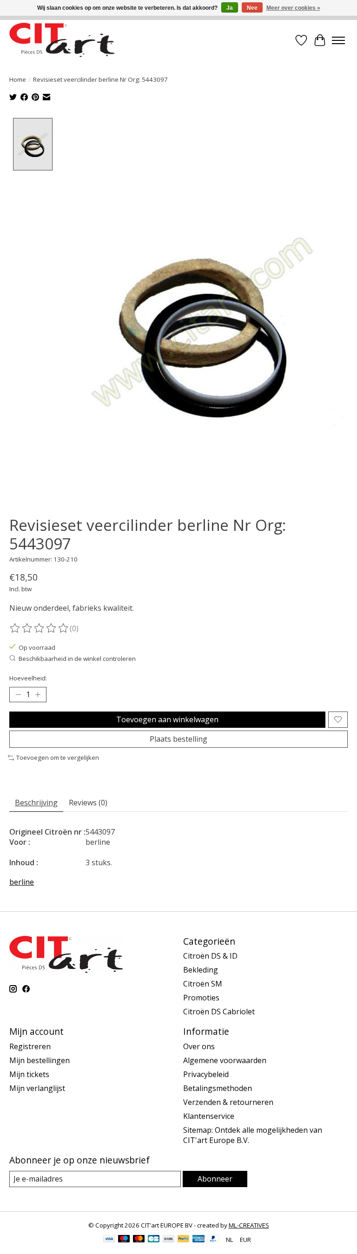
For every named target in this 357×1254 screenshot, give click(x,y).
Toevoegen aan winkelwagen (167, 719)
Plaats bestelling (178, 739)
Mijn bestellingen (39, 1060)
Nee (252, 8)
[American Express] (198, 1239)
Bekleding (200, 970)
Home (17, 79)
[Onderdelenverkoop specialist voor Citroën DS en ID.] (62, 40)
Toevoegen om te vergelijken (57, 757)
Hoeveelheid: (28, 678)
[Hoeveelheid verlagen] (18, 694)
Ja (229, 8)
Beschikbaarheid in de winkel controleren (77, 658)
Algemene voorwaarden (224, 1060)
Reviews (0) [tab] (88, 802)
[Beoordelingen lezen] (39, 628)
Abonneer (215, 1179)
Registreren (30, 1046)
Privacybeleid (206, 1074)
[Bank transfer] (169, 1239)
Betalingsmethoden (217, 1088)
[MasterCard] (139, 1239)
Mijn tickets (29, 1074)
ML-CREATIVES (249, 1225)
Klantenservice (208, 1116)
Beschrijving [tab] (36, 802)
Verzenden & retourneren (228, 1102)
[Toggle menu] (338, 40)
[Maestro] (124, 1239)
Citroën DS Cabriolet (219, 1011)
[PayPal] (184, 1239)
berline (21, 882)
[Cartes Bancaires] (153, 1239)
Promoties (201, 998)
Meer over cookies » (293, 8)
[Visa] (109, 1239)
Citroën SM (202, 984)
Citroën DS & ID (210, 956)
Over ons (199, 1046)
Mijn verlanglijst (37, 1088)
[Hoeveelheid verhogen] (38, 694)
